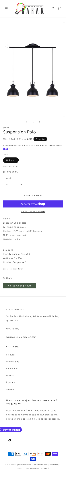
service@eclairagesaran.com (21, 336)
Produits (10, 354)
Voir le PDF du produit (19, 285)
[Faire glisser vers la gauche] (26, 122)
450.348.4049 (12, 328)
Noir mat (11, 160)
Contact (10, 389)
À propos (10, 382)
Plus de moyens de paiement (33, 211)
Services (10, 375)
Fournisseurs (12, 361)
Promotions (12, 368)
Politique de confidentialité (37, 468)
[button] (6, 8)
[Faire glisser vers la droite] (39, 122)
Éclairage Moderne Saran (21, 464)
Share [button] (9, 277)
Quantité (7, 178)
